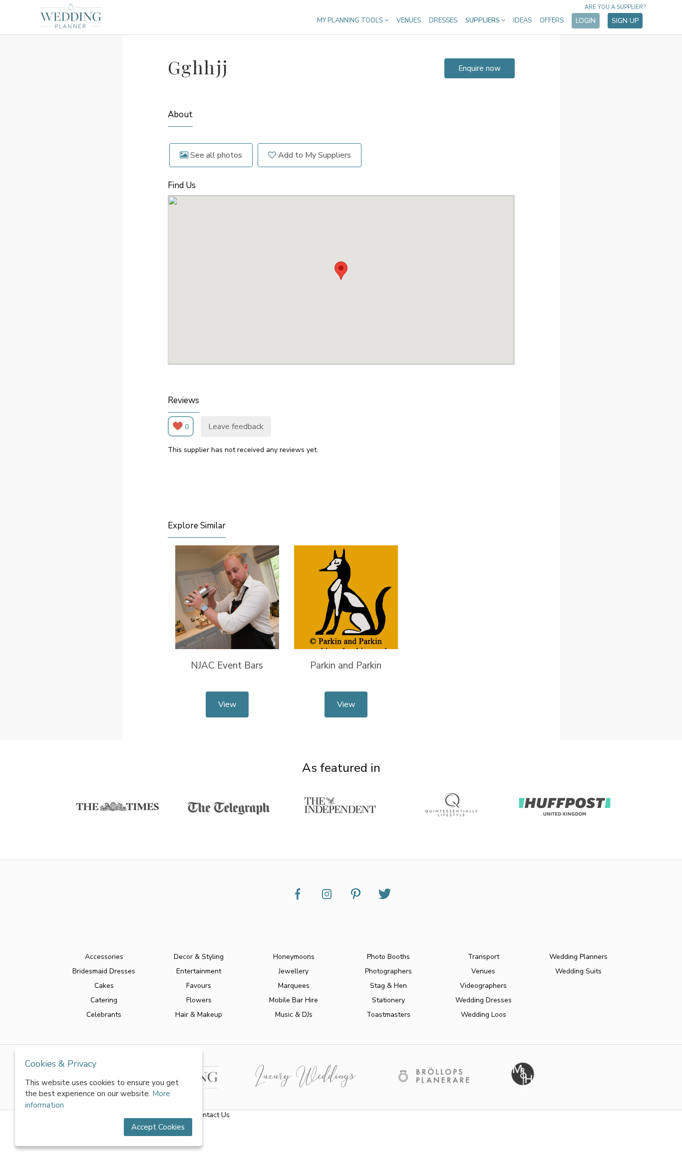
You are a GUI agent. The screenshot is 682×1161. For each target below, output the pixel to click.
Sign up (625, 20)
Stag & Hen (388, 985)
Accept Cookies (158, 1127)
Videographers (483, 985)
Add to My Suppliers (313, 155)
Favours (198, 985)
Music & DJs (294, 1014)
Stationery (388, 1000)
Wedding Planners (578, 956)
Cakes (104, 985)
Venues (408, 20)
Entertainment (198, 971)
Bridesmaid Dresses (103, 971)
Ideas (522, 20)
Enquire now (479, 68)
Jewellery (294, 971)
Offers (552, 20)
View (227, 704)
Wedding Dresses (483, 1000)
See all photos (215, 155)
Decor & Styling (199, 956)
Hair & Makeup (198, 1014)
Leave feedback (236, 426)
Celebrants (103, 1014)
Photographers (388, 971)
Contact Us (212, 1115)
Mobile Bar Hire (293, 1000)
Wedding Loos (483, 1014)
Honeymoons (294, 956)
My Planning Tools (350, 20)
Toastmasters (388, 1014)
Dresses (443, 20)
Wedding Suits (578, 971)
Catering (103, 1000)
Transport (483, 956)
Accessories (104, 956)
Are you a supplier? (615, 7)
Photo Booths (388, 956)
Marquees (294, 985)
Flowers (199, 1000)
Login (586, 20)
